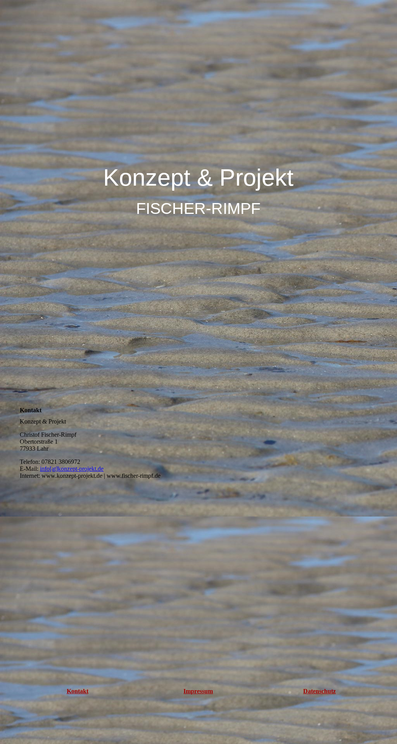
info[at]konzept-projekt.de (72, 468)
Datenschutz (319, 691)
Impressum (198, 691)
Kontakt (77, 691)
